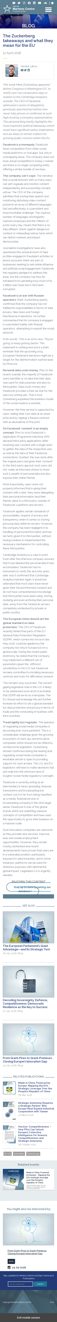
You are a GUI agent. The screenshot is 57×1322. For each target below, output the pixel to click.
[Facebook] (29, 3)
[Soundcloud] (45, 3)
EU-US (7, 1153)
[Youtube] (39, 3)
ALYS (52, 1302)
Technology (33, 1153)
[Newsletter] (14, 3)
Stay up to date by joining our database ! (32, 889)
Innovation (19, 1153)
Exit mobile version (28, 1317)
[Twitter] (19, 3)
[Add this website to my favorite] (52, 3)
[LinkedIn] (34, 3)
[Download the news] (28, 896)
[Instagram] (24, 3)
